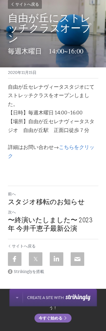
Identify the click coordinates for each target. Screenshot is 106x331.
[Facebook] (14, 259)
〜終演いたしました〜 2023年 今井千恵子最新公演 (50, 224)
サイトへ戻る (27, 5)
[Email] (77, 259)
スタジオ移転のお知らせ (46, 202)
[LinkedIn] (56, 259)
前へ (12, 194)
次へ (12, 212)
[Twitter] (35, 259)
